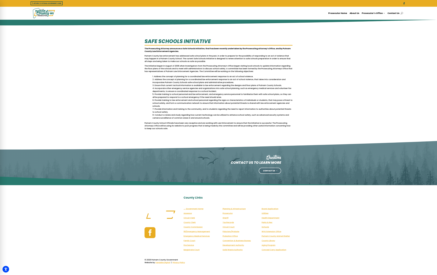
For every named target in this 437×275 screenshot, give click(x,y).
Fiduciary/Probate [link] (231, 231)
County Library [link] (268, 240)
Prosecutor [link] (228, 213)
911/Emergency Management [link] (197, 231)
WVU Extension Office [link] (271, 231)
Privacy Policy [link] (179, 262)
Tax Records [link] (228, 222)
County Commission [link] (193, 227)
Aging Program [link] (268, 245)
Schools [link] (265, 227)
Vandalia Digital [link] (162, 262)
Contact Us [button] (269, 170)
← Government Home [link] (193, 208)
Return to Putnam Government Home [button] (47, 3)
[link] (404, 3)
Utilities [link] (265, 213)
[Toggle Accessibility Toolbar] (5, 269)
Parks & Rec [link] (267, 222)
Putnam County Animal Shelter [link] (276, 236)
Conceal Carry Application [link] (274, 249)
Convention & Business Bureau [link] (237, 240)
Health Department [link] (270, 218)
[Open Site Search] (402, 13)
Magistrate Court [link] (192, 249)
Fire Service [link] (189, 245)
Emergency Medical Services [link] (197, 236)
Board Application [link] (270, 208)
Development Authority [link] (233, 245)
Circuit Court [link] (229, 227)
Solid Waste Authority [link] (233, 249)
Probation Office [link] (230, 236)
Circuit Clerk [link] (189, 218)
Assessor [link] (188, 213)
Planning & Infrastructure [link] (234, 208)
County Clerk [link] (190, 222)
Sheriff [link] (226, 218)
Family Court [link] (189, 240)
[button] (373, 13)
